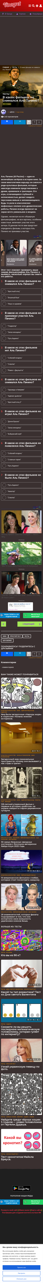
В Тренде (8, 14)
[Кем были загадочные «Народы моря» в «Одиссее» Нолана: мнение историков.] (21, 693)
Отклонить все (21, 1279)
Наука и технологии (23, 755)
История (9, 952)
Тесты (6, 94)
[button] (29, 6)
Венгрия (20, 1116)
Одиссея (4, 712)
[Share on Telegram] (20, 122)
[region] (21, 1263)
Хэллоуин (4, 839)
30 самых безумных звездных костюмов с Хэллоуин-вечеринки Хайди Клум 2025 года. (18, 844)
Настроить (21, 1273)
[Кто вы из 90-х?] (21, 940)
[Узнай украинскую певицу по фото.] (21, 1050)
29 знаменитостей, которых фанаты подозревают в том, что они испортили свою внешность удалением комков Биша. (20, 917)
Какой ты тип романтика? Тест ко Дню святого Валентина (21, 993)
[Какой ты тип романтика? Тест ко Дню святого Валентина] (21, 973)
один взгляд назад (27, 710)
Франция (8, 801)
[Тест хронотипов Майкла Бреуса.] (21, 1140)
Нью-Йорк (16, 837)
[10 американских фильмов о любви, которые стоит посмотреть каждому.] (21, 861)
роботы (37, 800)
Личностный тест (30, 989)
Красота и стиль (6, 837)
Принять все (21, 1267)
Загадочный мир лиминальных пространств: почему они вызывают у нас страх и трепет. (21, 761)
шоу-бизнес (7, 640)
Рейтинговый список (28, 837)
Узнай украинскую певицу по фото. (20, 1068)
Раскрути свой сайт (9, 1210)
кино (4, 636)
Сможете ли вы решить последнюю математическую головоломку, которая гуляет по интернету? (20, 1030)
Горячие (22, 14)
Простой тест (15, 636)
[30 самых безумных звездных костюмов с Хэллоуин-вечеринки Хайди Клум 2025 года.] (21, 825)
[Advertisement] (21, 41)
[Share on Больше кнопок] (29, 122)
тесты (26, 636)
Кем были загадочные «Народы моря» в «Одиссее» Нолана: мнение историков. (21, 716)
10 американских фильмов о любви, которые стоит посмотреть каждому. (20, 879)
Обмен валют (24, 1210)
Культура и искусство (8, 710)
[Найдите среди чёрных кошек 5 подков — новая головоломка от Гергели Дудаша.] (21, 1094)
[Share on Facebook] (7, 122)
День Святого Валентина (14, 989)
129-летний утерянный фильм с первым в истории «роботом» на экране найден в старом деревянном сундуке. (21, 807)
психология (5, 757)
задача (8, 1024)
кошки (32, 1116)
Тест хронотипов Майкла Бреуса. (17, 1158)
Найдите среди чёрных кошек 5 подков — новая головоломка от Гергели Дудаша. (21, 1122)
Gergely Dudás (11, 1116)
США (2, 801)
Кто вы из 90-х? (10, 955)
